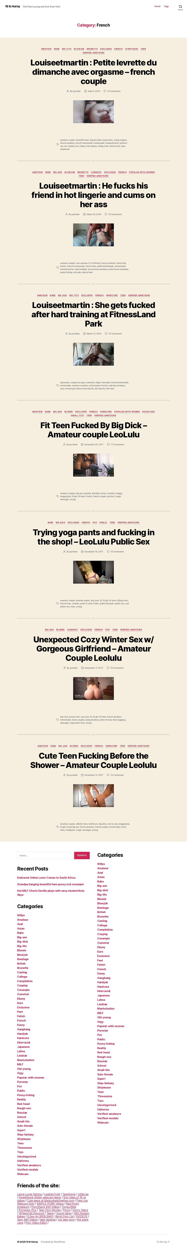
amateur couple (67, 140)
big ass (79, 493)
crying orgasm (120, 140)
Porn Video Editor (36, 1222)
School (21, 1117)
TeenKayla (69, 1194)
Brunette (92, 49)
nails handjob (81, 269)
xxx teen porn (66, 1219)
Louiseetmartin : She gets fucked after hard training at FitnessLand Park (93, 314)
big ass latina (96, 140)
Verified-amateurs (93, 53)
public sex (119, 603)
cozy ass (85, 716)
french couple (99, 496)
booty (103, 493)
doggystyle (65, 496)
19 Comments (116, 668)
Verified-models (27, 1169)
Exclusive (106, 49)
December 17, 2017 (94, 668)
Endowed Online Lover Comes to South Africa (46, 877)
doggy (119, 493)
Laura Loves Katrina (29, 1194)
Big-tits (66, 49)
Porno (66, 1210)
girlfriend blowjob (105, 266)
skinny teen (114, 146)
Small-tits (77, 415)
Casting (22, 972)
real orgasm (91, 146)
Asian (20, 928)
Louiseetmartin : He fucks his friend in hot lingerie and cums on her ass (93, 195)
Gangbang (23, 1029)
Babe (57, 49)
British (21, 963)
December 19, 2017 (94, 551)
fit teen (81, 496)
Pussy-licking (25, 1095)
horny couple (78, 719)
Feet (20, 1011)
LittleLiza (83, 1194)
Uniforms (23, 1160)
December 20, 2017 (93, 444)
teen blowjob (48, 1219)
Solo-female (25, 1125)
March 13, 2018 (94, 333)
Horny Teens (80, 1210)
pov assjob (69, 146)
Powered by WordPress (53, 1241)
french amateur (67, 143)
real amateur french (98, 385)
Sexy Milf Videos (27, 1219)
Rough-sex (148, 412)
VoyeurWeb (69, 1206)
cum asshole (82, 263)
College (22, 976)
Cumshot (96, 172)
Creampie (23, 989)
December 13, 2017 (94, 775)
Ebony (21, 998)
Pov (95, 522)
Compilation (25, 981)
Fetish (21, 1016)
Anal (20, 924)
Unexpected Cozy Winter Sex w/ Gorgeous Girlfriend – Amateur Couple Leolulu (93, 648)
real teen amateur (117, 385)
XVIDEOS (81, 1216)
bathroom (93, 824)
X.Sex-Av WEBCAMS (40, 1216)
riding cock (103, 146)
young (73, 499)
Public (103, 522)
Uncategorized (26, 1156)
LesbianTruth (52, 1194)
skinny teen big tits (85, 388)
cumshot (91, 382)
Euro (20, 1003)
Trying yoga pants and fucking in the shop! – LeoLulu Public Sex (93, 536)
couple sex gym (78, 382)
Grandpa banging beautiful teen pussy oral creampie (50, 884)
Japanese (23, 1046)
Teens (50, 1213)
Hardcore (112, 295)
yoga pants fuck (77, 723)
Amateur (46, 49)
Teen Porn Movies (50, 1210)
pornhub (77, 91)
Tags (166, 6)
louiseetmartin (112, 143)
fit (101, 600)
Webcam (22, 1174)
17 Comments (117, 444)
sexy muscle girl (67, 388)
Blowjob (79, 49)
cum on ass (112, 824)
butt (78, 716)
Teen (143, 49)
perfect (110, 496)
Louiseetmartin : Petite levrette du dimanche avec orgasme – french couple (93, 72)
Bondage (23, 959)
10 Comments (113, 91)
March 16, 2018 (94, 214)
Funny (21, 1025)
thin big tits (100, 388)
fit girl (74, 496)
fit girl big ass (73, 827)
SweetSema (26, 1197)
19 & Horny (12, 6)
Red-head (23, 1104)
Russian (22, 1112)
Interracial (23, 1042)
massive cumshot (80, 385)
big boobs (107, 140)
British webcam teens (47, 1197)
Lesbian (22, 1055)
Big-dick (60, 522)
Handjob (22, 1033)
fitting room (122, 600)
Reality (21, 1099)
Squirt (21, 1130)
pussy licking (66, 272)
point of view (86, 603)
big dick (87, 493)
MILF (20, 1064)
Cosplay (22, 985)
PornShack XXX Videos (45, 1206)
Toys (20, 1152)
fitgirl (98, 382)
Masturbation (25, 1060)
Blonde (68, 412)
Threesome (24, 1147)
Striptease (131, 49)
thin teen (110, 388)
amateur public (83, 600)
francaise (106, 382)
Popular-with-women (142, 172)
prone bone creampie (118, 269)
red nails (77, 272)
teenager (64, 499)
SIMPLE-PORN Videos (50, 1203)
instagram (70, 830)
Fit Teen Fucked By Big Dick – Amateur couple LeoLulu (93, 429)
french (89, 496)
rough (118, 496)
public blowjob (107, 603)
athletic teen (82, 824)
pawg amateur (92, 719)
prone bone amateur (97, 269)
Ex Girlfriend (94, 263)
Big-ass (57, 172)
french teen (90, 266)
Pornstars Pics (27, 1210)
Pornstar (22, 1082)
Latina (21, 1051)
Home (157, 6)
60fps (21, 915)
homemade (99, 143)
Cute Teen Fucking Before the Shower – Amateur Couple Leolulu (93, 760)
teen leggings (119, 719)
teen (73, 606)
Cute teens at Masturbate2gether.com (50, 1200)
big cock (95, 600)
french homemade (84, 143)
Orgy (20, 1073)
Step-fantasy (25, 1134)
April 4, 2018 (94, 91)
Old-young (24, 1068)
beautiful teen (82, 140)
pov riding (80, 146)
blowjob (95, 493)
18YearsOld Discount (31, 1213)
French (118, 49)
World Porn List (64, 1216)
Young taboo (64, 1213)
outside (75, 603)
